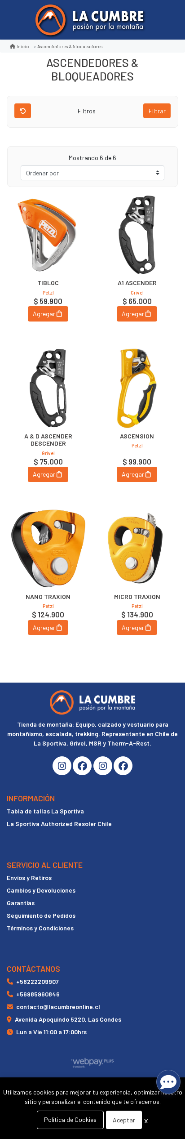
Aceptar (124, 1120)
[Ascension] (137, 388)
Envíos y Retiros (29, 877)
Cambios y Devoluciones (41, 890)
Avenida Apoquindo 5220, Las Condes (68, 1019)
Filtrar (157, 111)
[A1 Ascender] (137, 234)
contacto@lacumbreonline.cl (58, 1006)
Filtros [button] (87, 111)
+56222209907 (37, 981)
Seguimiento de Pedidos (41, 915)
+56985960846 (38, 994)
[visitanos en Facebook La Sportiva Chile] (123, 765)
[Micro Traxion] (137, 548)
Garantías (21, 903)
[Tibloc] (48, 234)
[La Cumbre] (89, 20)
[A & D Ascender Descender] (48, 388)
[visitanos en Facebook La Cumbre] (82, 765)
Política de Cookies (70, 1119)
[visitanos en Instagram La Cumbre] (62, 765)
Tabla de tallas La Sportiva (45, 811)
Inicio (23, 46)
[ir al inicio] (92, 702)
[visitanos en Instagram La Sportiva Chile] (102, 765)
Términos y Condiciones (40, 928)
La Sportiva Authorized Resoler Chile (59, 823)
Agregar (44, 313)
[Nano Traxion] (48, 548)
